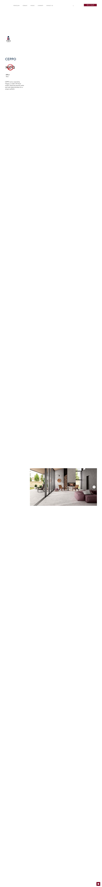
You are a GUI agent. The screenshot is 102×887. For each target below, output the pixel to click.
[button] (17, 6)
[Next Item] (94, 487)
